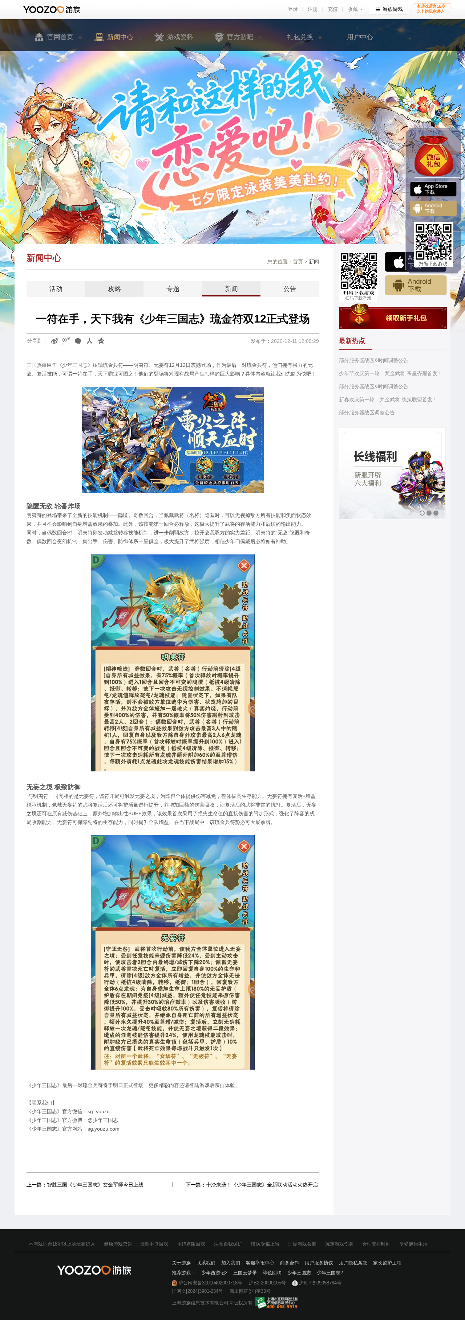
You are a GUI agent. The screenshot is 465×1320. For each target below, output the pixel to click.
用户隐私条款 (353, 1263)
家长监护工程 (387, 1263)
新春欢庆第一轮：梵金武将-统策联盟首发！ (388, 399)
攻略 (114, 288)
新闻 (231, 288)
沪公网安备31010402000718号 (210, 1283)
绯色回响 (272, 1272)
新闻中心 (120, 37)
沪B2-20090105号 (267, 1283)
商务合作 (289, 1263)
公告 (289, 288)
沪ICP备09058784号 (320, 1283)
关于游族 (181, 1263)
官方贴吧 (240, 37)
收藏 (353, 9)
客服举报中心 (260, 1263)
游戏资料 (180, 37)
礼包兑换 (300, 37)
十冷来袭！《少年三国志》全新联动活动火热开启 (262, 1185)
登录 (293, 9)
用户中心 (360, 37)
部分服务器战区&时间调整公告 (373, 360)
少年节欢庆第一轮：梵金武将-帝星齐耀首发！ (390, 373)
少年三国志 (299, 1272)
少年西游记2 (214, 1272)
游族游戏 (393, 9)
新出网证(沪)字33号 (250, 1291)
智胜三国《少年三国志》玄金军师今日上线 (95, 1185)
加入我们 (230, 1263)
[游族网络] (52, 9)
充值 (333, 9)
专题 (172, 288)
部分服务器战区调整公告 (367, 412)
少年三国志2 (330, 1272)
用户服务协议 (319, 1263)
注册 (313, 9)
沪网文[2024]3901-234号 (197, 1291)
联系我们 (206, 1263)
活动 (55, 288)
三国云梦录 (245, 1272)
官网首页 (60, 37)
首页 (298, 262)
